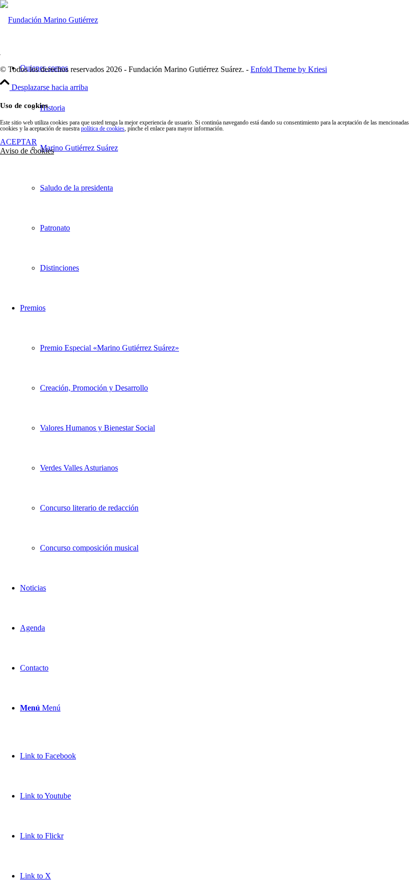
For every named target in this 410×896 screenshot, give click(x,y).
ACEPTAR (18, 142)
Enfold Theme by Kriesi (288, 69)
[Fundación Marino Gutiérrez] (49, 20)
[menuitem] (215, 168)
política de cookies (102, 128)
